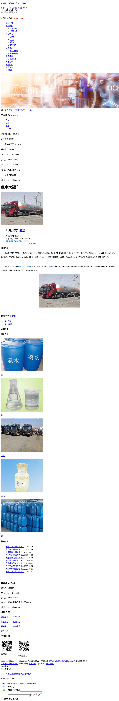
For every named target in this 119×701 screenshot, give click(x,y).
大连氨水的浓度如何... (15, 563)
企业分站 (4, 8)
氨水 (12, 40)
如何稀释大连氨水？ (14, 552)
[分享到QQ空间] (7, 241)
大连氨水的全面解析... (15, 547)
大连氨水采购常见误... (15, 549)
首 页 (17, 110)
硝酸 (12, 42)
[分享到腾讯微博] (12, 241)
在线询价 (32, 244)
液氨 (12, 37)
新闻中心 (4, 626)
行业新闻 (14, 54)
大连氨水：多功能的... (15, 572)
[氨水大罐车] (22, 225)
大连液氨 (54, 661)
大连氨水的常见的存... (15, 558)
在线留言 (9, 67)
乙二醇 (13, 45)
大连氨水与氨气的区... (15, 561)
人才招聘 (9, 62)
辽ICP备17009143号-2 (9, 664)
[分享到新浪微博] (9, 241)
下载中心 (9, 65)
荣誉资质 (14, 31)
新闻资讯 (9, 48)
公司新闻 (14, 51)
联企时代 (50, 664)
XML (25, 8)
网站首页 (9, 23)
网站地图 (13, 8)
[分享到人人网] (14, 241)
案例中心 (16, 622)
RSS (20, 8)
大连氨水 (62, 661)
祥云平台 (32, 664)
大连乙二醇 (70, 661)
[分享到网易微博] (17, 241)
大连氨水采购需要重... (15, 569)
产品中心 (9, 34)
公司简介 (14, 29)
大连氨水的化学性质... (15, 566)
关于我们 (9, 26)
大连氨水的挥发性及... (15, 555)
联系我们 (9, 70)
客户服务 (28, 674)
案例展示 (9, 56)
